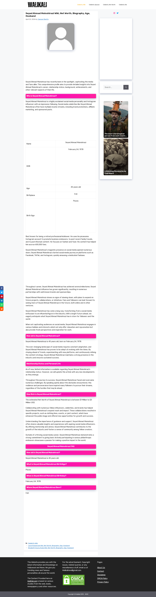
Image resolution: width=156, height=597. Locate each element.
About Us (101, 567)
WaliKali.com (32, 581)
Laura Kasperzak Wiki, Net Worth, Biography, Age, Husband (49, 545)
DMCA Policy (102, 578)
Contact (100, 571)
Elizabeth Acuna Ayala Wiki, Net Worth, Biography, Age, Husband (51, 548)
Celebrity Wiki (81, 4)
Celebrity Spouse (94, 4)
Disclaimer (101, 575)
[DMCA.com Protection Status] (73, 585)
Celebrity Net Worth (109, 4)
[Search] (126, 87)
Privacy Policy (103, 582)
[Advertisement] (61, 66)
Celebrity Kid (123, 4)
